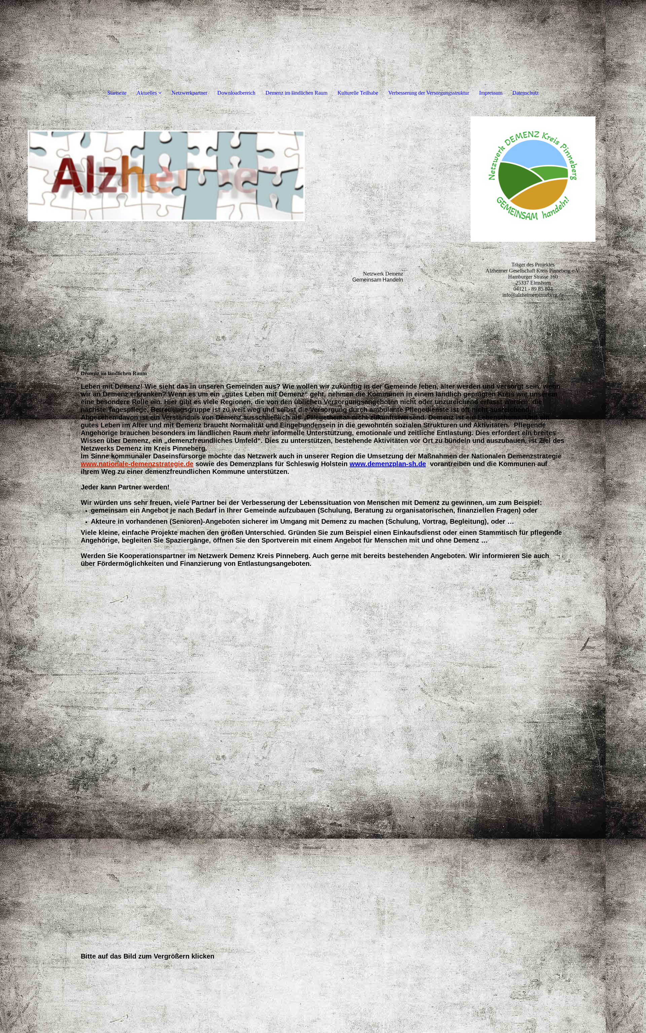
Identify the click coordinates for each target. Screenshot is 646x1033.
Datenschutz (525, 93)
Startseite (117, 93)
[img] (210, 229)
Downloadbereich (236, 93)
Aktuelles (147, 93)
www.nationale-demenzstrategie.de (137, 463)
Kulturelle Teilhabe (357, 93)
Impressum (490, 93)
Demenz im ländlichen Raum (296, 93)
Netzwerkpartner (189, 93)
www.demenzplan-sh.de (388, 463)
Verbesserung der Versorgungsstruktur (428, 93)
